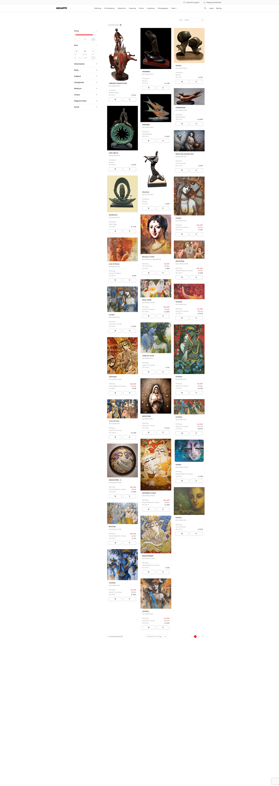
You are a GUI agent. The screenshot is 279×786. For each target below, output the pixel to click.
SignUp (219, 8)
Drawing (132, 8)
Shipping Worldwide (212, 2)
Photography (163, 8)
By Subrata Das (114, 266)
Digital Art (122, 8)
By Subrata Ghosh (148, 302)
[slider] (75, 35)
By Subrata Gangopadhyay (151, 259)
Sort (181, 20)
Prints (141, 8)
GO (93, 39)
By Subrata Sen (181, 156)
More (175, 8)
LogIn (211, 8)
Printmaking (109, 8)
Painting (97, 8)
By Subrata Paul (114, 86)
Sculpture (151, 8)
